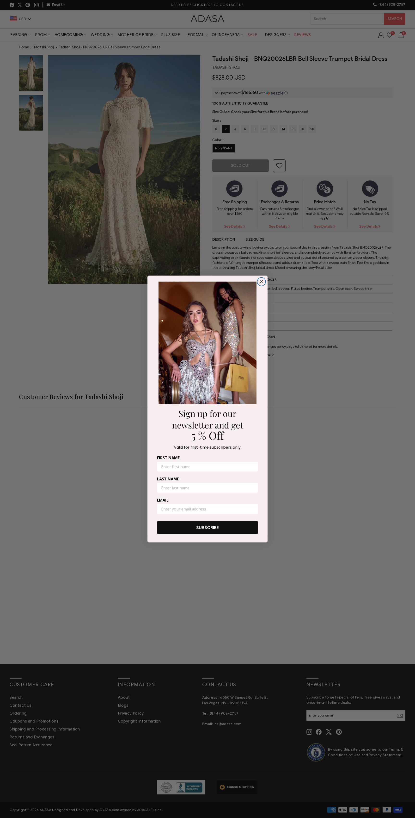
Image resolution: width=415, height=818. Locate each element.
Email (163, 500)
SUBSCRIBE (207, 527)
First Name (168, 457)
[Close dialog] (261, 281)
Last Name (168, 479)
